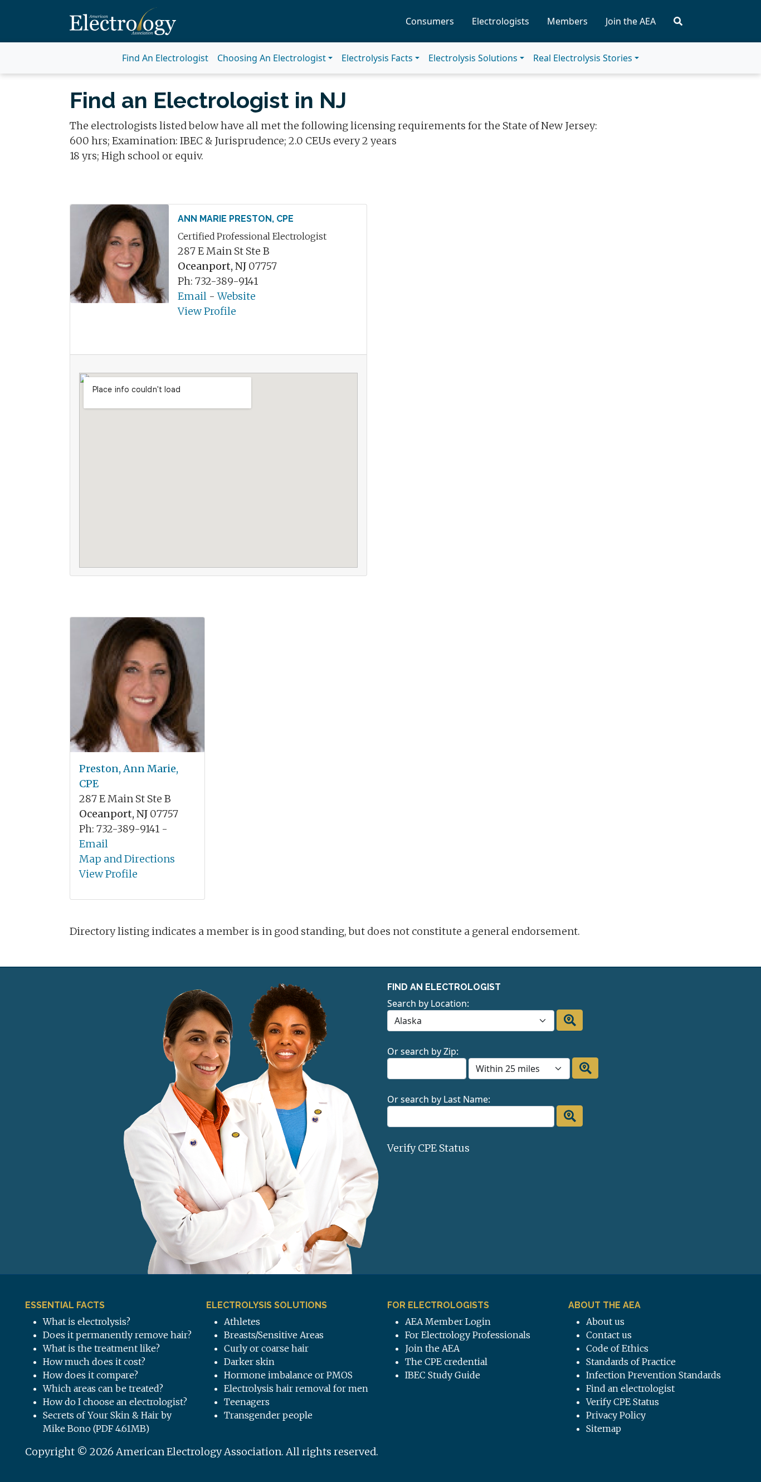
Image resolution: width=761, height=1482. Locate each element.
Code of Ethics (617, 1348)
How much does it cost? (94, 1361)
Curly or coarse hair (266, 1348)
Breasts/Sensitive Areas (274, 1334)
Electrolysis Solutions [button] (473, 58)
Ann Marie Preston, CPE (236, 218)
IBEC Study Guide (442, 1375)
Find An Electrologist (165, 58)
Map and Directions (127, 858)
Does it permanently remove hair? (117, 1334)
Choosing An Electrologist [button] (271, 58)
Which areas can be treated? (103, 1388)
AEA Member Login (448, 1321)
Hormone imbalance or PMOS (288, 1375)
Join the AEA (631, 21)
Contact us (609, 1334)
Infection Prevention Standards (653, 1375)
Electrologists (500, 21)
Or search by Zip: (422, 1051)
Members (567, 21)
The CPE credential (446, 1361)
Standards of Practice (631, 1361)
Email (192, 296)
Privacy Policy (616, 1415)
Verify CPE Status (428, 1148)
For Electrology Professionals (467, 1334)
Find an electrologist (630, 1388)
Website (236, 296)
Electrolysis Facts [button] (377, 58)
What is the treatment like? (101, 1348)
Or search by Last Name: (438, 1099)
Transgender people (268, 1415)
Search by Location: (428, 1003)
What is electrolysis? (86, 1321)
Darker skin (249, 1361)
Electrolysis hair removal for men (296, 1388)
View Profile (207, 311)
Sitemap (603, 1428)
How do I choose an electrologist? (115, 1401)
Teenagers (247, 1401)
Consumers (430, 21)
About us (605, 1321)
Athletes (242, 1321)
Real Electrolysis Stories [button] (582, 58)
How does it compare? (90, 1375)
